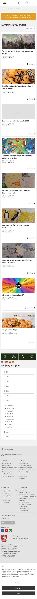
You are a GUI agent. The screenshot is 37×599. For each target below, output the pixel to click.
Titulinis (3, 8)
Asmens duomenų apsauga (26, 494)
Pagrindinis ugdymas (25, 463)
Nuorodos (22, 490)
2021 (7, 396)
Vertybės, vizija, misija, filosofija (10, 467)
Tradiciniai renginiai (7, 472)
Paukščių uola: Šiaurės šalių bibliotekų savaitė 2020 (16, 226)
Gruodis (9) (10, 405)
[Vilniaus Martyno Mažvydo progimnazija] (5, 3)
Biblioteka (11, 57)
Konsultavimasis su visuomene (27, 496)
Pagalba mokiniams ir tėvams (27, 469)
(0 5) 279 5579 (10, 550)
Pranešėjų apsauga (24, 502)
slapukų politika (15, 576)
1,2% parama (5, 502)
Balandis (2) (10, 419)
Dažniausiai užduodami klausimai (25, 499)
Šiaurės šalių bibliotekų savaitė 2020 (15, 121)
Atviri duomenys (23, 510)
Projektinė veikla (12, 299)
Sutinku (18, 593)
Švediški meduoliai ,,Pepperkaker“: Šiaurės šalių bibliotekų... (17, 87)
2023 (7, 386)
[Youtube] (6, 530)
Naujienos (11, 8)
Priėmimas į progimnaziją (8, 476)
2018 (7, 437)
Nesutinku (18, 588)
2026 (7, 372)
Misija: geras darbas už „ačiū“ (13, 295)
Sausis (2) (9, 427)
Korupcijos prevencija (25, 504)
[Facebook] (2, 530)
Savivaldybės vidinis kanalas (13, 454)
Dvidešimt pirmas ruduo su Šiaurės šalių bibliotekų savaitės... (17, 157)
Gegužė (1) (10, 416)
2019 (7, 432)
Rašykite (4, 522)
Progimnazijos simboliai (8, 469)
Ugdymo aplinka (6, 465)
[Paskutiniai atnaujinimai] (19, 3)
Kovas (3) (9, 421)
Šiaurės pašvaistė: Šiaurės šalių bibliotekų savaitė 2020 (17, 52)
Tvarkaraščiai (9, 450)
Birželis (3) (10, 413)
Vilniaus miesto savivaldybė (20, 538)
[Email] (10, 530)
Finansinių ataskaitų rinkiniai (9, 494)
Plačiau (31, 64)
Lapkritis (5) (10, 408)
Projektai (4, 498)
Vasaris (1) (10, 424)
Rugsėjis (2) (10, 411)
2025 (7, 377)
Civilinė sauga (23, 506)
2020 (17, 8)
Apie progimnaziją (6, 463)
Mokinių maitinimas (24, 474)
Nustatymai (18, 583)
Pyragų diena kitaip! (9, 330)
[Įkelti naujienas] (12, 3)
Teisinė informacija (24, 508)
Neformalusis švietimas (25, 467)
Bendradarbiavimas (7, 474)
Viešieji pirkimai (6, 500)
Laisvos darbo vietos (24, 492)
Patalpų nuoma (23, 476)
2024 (7, 381)
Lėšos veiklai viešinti (7, 496)
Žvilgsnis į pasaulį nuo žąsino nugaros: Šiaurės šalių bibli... (16, 192)
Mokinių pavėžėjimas (24, 472)
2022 (7, 391)
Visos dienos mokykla (25, 465)
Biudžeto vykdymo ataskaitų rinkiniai (9, 490)
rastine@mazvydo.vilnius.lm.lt (12, 551)
